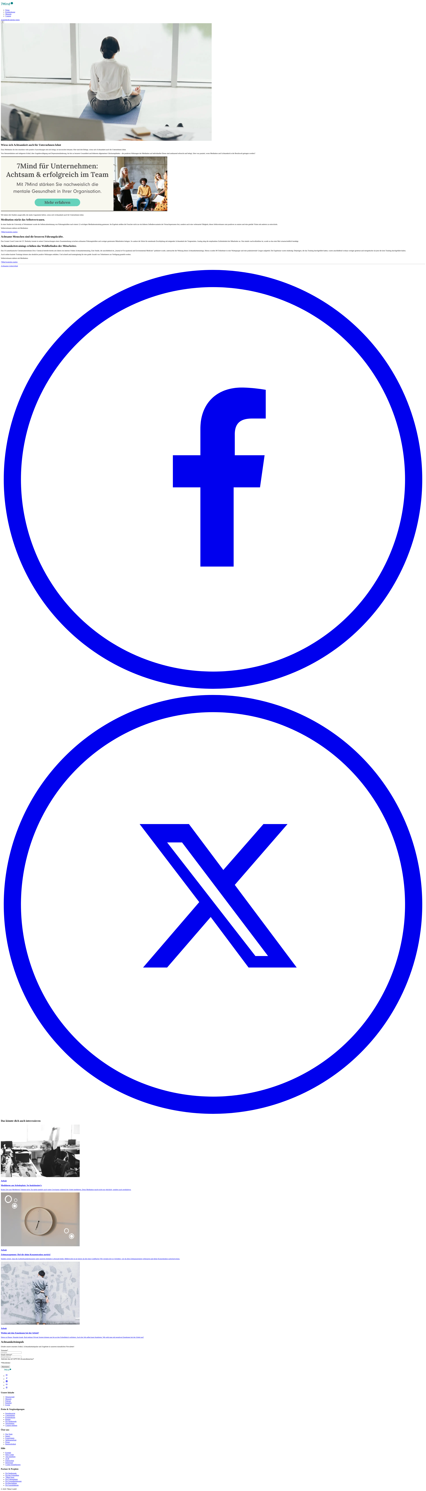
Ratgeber (8, 1403)
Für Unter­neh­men (11, 1479)
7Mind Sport (9, 1477)
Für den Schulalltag (12, 1475)
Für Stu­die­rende (11, 1473)
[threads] (6, 1388)
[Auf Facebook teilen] (213, 691)
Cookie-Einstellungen (13, 1465)
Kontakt (8, 1453)
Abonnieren (5, 1367)
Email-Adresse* (6, 1355)
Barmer (8, 1419)
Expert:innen (9, 1438)
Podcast (8, 1401)
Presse (7, 1442)
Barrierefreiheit (10, 1444)
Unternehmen (10, 1415)
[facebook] (6, 1379)
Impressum (9, 1463)
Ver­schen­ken (9, 1423)
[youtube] (6, 1385)
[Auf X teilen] (213, 1116)
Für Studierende (11, 1421)
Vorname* (4, 1350)
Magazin (8, 14)
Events (7, 1405)
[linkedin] (6, 1382)
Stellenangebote (10, 1440)
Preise (7, 10)
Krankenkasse (10, 12)
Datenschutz (9, 1461)
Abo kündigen (10, 1457)
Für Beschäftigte (11, 1483)
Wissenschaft (9, 1397)
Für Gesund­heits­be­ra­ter (13, 1481)
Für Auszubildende (12, 1485)
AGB (7, 1459)
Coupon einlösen (11, 1425)
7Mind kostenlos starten (9, 232)
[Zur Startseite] (7, 6)
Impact (7, 1436)
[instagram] (6, 1376)
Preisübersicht (10, 1413)
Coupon (8, 16)
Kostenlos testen (14, 20)
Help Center (9, 1455)
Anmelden (4, 20)
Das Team (8, 1434)
